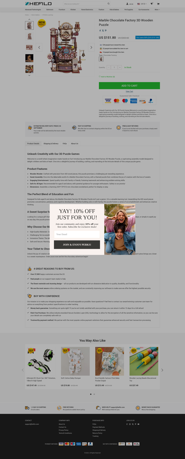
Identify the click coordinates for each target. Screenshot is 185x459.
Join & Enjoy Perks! (77, 244)
